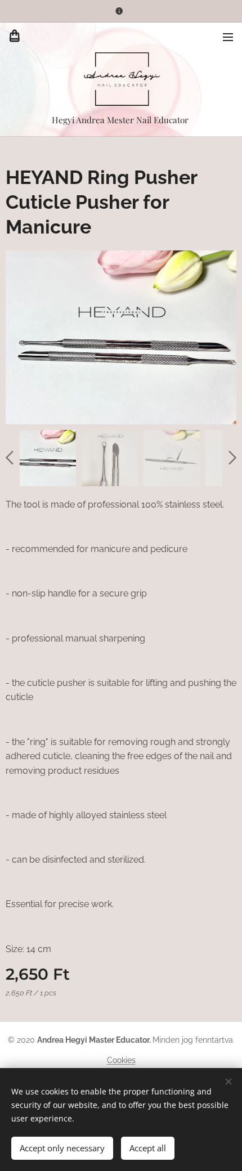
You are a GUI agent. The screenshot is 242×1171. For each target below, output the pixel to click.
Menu (228, 36)
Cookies (121, 1060)
